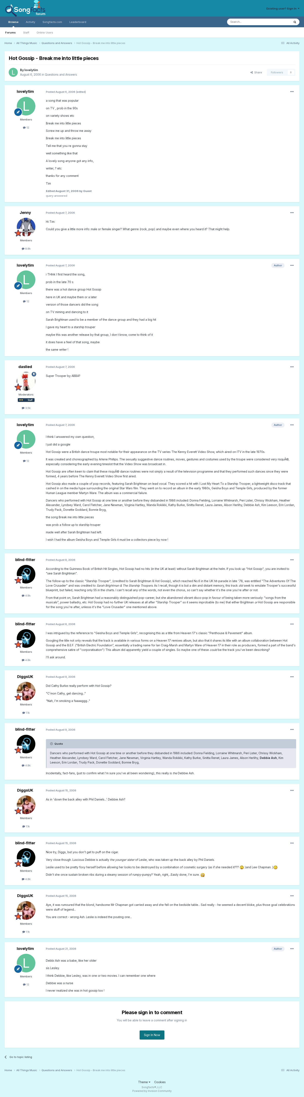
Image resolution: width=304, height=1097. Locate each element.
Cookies (160, 1082)
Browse (13, 22)
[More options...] (292, 91)
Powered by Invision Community (152, 1090)
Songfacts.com (52, 22)
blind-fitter (25, 559)
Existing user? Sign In (282, 8)
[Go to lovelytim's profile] (13, 72)
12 (27, 127)
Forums (10, 32)
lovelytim (31, 70)
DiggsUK (25, 676)
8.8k (27, 248)
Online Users (45, 32)
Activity (30, 22)
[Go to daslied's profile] (26, 381)
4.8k (27, 595)
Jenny (25, 212)
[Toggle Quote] (52, 743)
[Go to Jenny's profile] (26, 227)
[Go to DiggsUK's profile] (26, 691)
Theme (143, 1082)
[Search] (294, 22)
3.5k (27, 408)
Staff (26, 32)
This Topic (278, 21)
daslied (25, 366)
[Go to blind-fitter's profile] (26, 574)
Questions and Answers (61, 74)
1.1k (27, 712)
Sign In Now (152, 1035)
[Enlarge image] (242, 867)
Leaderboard (77, 22)
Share (257, 72)
